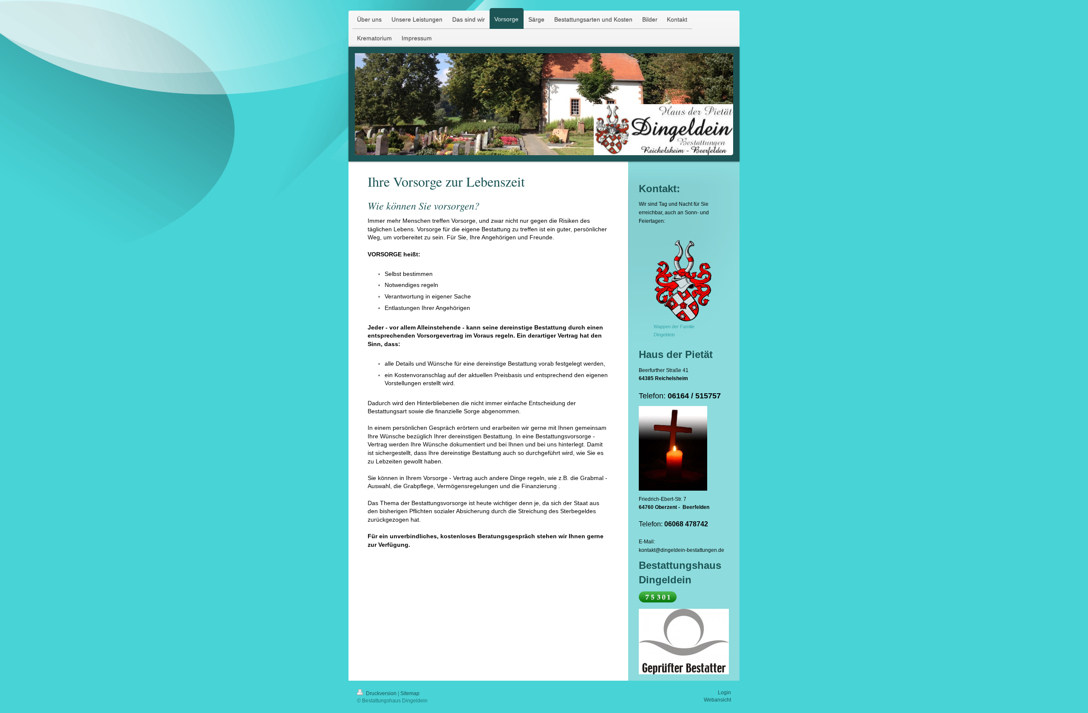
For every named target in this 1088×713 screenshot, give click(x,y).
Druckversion (381, 693)
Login (724, 693)
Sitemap (409, 693)
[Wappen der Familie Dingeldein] (684, 280)
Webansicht (717, 700)
